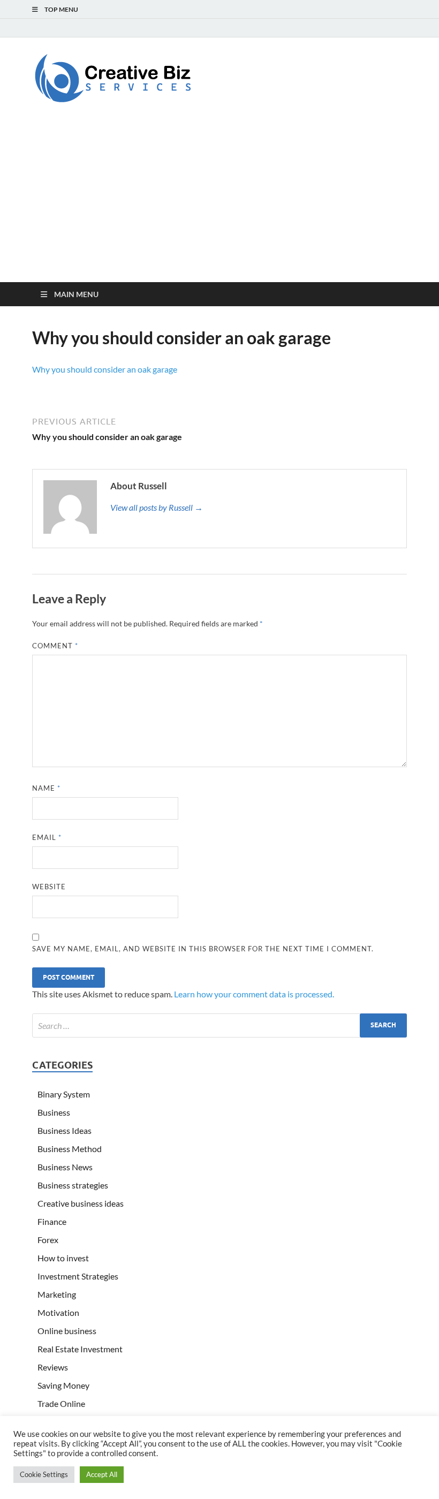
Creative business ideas (80, 1203)
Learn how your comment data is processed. (254, 994)
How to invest (63, 1258)
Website (49, 886)
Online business (66, 1331)
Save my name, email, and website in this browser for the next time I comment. (203, 948)
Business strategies (72, 1185)
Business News (65, 1167)
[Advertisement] (219, 202)
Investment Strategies (77, 1276)
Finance (51, 1221)
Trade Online (61, 1403)
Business (53, 1112)
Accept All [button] (101, 1474)
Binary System (63, 1094)
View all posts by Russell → (156, 507)
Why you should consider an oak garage (104, 369)
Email (47, 837)
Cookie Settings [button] (44, 1474)
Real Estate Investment (80, 1349)
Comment (55, 645)
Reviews (52, 1367)
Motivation (58, 1312)
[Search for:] (219, 1025)
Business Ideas (64, 1130)
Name (46, 788)
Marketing (56, 1294)
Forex (47, 1240)
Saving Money (63, 1385)
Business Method (69, 1149)
